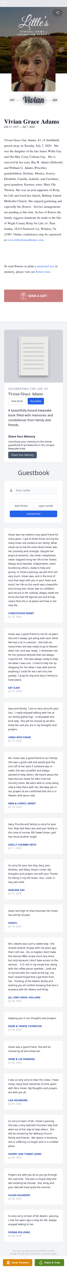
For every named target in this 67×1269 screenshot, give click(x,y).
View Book (17, 401)
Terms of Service (43, 1253)
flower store (43, 271)
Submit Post (33, 513)
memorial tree (45, 266)
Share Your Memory (22, 455)
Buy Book (36, 401)
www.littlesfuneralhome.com (25, 240)
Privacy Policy (23, 1253)
